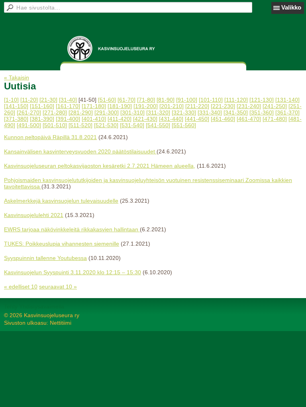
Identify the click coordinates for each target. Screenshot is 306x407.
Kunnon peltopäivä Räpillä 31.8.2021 (50, 137)
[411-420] (119, 119)
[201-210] (171, 106)
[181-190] (120, 106)
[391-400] (68, 119)
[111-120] (236, 100)
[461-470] (249, 119)
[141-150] (16, 106)
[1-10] (11, 100)
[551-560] (184, 125)
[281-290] (81, 112)
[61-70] (126, 100)
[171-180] (94, 106)
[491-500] (29, 125)
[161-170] (68, 106)
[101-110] (211, 100)
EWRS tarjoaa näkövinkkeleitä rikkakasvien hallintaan (72, 229)
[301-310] (132, 112)
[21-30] (48, 100)
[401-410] (94, 119)
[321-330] (184, 112)
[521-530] (106, 125)
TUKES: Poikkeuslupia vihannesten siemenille (61, 243)
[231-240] (249, 106)
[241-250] (275, 106)
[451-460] (223, 119)
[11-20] (29, 100)
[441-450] (197, 119)
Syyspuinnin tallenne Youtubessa (45, 258)
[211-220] (197, 106)
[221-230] (223, 106)
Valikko (291, 7)
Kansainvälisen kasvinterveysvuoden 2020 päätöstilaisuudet (80, 151)
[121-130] (261, 100)
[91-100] (186, 100)
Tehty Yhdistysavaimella (34, 306)
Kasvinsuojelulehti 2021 (33, 215)
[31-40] (68, 100)
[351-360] (261, 112)
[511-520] (80, 125)
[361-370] (287, 112)
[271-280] (55, 112)
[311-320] (158, 112)
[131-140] (287, 100)
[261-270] (29, 112)
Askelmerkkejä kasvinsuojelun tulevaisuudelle (61, 201)
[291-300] (106, 112)
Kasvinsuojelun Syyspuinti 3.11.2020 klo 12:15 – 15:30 (72, 272)
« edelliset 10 (20, 286)
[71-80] (146, 100)
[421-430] (145, 119)
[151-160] (42, 106)
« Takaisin (16, 77)
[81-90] (166, 100)
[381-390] (42, 119)
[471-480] (275, 119)
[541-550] (158, 125)
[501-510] (55, 125)
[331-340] (210, 112)
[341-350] (236, 112)
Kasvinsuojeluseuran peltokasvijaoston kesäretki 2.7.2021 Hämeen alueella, (99, 166)
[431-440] (171, 119)
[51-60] (107, 100)
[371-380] (16, 119)
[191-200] (145, 106)
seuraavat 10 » (58, 286)
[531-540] (132, 125)
